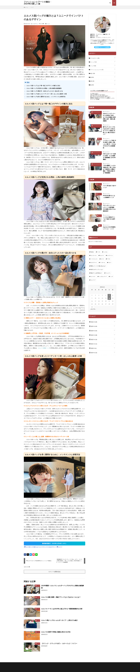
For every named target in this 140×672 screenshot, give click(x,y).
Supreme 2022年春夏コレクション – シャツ (109, 228)
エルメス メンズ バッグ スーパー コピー (100, 97)
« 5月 (91, 309)
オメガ (102, 258)
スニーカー (93, 276)
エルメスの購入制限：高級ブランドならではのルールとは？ (61, 597)
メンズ (111, 276)
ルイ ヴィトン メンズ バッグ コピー (99, 96)
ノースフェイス (94, 258)
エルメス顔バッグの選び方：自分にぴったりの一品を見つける (44, 91)
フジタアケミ (35, 23)
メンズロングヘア (103, 276)
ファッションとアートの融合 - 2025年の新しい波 (37, 3)
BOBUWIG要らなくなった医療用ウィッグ (109, 196)
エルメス (60, 546)
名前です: (92, 34)
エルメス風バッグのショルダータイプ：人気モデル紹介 (59, 620)
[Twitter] (28, 554)
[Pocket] (33, 554)
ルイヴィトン (110, 255)
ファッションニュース (96, 69)
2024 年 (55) (93, 330)
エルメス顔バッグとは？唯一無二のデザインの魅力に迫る (43, 85)
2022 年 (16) (93, 339)
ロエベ (109, 262)
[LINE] (36, 554)
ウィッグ (93, 62)
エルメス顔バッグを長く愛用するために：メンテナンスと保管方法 (45, 96)
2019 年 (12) (93, 352)
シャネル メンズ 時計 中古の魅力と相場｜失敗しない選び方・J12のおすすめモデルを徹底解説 (109, 144)
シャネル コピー (94, 93)
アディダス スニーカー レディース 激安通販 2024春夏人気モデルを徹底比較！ (109, 208)
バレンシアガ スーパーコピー (97, 94)
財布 (92, 81)
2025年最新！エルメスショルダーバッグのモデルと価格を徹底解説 (62, 587)
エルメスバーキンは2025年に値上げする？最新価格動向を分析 (61, 609)
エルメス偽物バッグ (44, 348)
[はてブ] (30, 554)
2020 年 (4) (93, 348)
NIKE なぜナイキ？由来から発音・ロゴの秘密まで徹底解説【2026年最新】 (109, 156)
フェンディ (108, 273)
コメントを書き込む (54, 571)
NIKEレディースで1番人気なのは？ (98, 266)
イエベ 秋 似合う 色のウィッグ (109, 186)
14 (109, 298)
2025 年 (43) (93, 326)
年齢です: (105, 34)
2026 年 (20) (93, 322)
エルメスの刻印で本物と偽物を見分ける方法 (55, 632)
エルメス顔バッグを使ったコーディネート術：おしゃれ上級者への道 (46, 94)
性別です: (92, 35)
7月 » (94, 309)
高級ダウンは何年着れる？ (96, 273)
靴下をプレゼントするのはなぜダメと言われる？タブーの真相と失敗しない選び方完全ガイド (109, 130)
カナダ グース (94, 262)
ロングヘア (93, 280)
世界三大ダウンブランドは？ (97, 269)
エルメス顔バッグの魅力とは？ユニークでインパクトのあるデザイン (40, 546)
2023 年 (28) (93, 335)
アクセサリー (94, 58)
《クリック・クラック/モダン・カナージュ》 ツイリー (59, 643)
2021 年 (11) (93, 344)
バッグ (48, 23)
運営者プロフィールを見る (102, 47)
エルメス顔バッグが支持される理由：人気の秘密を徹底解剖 (43, 88)
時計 (92, 73)
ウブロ (108, 258)
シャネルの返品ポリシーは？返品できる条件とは (109, 219)
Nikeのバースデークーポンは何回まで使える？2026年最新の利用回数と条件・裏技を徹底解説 (109, 117)
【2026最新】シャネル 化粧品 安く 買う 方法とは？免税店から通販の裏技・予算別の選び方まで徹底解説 (109, 169)
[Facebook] (25, 554)
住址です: (92, 37)
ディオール (102, 262)
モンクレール (93, 255)
